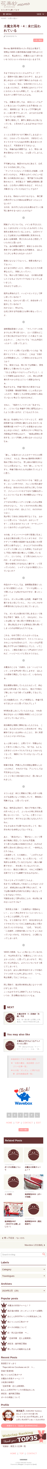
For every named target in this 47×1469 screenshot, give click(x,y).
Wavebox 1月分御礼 (34, 1245)
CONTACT (28, 1123)
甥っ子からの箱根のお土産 (19, 1349)
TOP (17, 1123)
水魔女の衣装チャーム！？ (19, 1305)
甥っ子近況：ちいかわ (14, 1238)
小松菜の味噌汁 (7, 1382)
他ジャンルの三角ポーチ (18, 1322)
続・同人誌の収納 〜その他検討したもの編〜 (18, 1333)
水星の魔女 (38, 40)
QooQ (35, 1464)
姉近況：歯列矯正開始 (17, 1344)
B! (26, 1115)
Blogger (20, 1464)
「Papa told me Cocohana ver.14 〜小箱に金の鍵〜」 (17, 1367)
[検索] (44, 1254)
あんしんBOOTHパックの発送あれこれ (24, 1316)
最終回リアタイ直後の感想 (24, 1059)
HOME (9, 1123)
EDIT (38, 1123)
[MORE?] (8, 1420)
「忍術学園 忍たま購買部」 (20, 1338)
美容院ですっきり (8, 1363)
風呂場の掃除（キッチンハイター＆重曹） (26, 1311)
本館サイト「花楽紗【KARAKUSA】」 (23, 1426)
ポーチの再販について (17, 1327)
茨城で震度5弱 (7, 1371)
